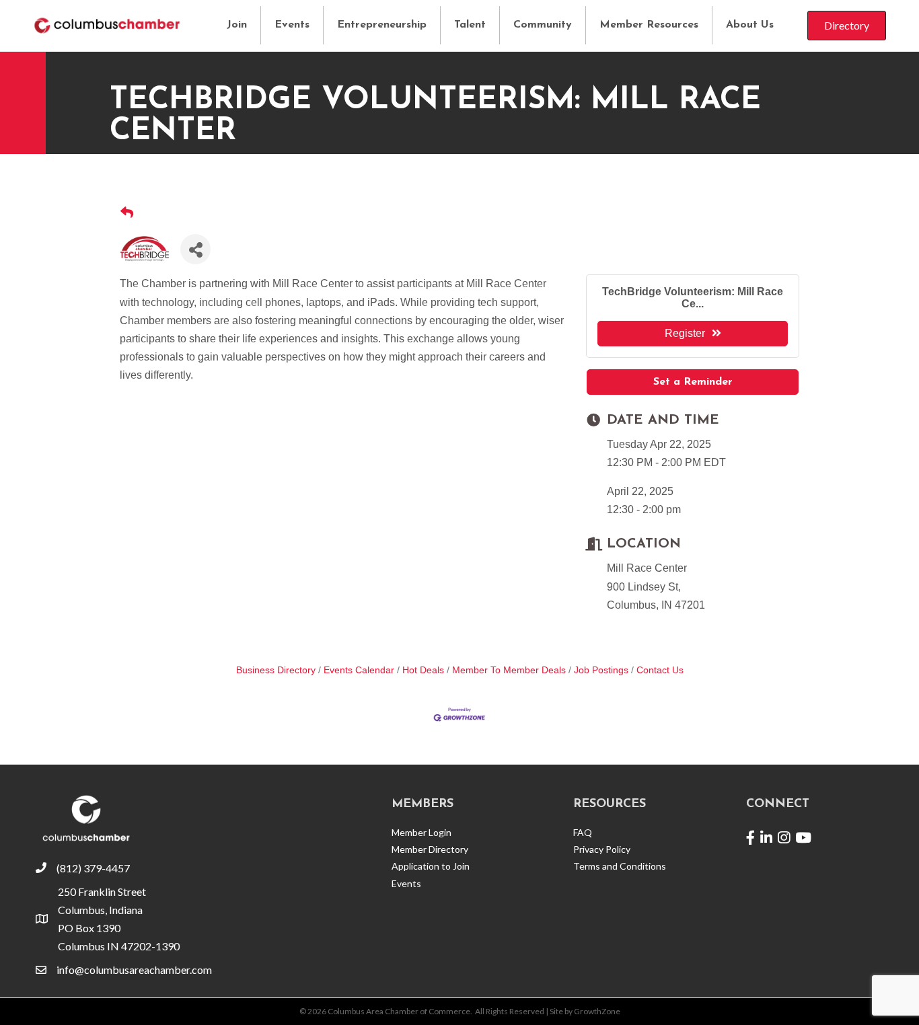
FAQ (582, 832)
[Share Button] (195, 249)
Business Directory (276, 670)
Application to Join (431, 866)
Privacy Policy (601, 849)
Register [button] (685, 333)
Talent (470, 25)
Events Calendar (359, 670)
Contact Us (660, 670)
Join (237, 25)
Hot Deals (423, 670)
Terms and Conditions (619, 866)
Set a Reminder (693, 382)
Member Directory (430, 849)
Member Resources (648, 25)
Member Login (421, 832)
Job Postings (601, 670)
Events (291, 25)
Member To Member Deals (509, 670)
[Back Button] (126, 213)
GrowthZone (597, 1011)
